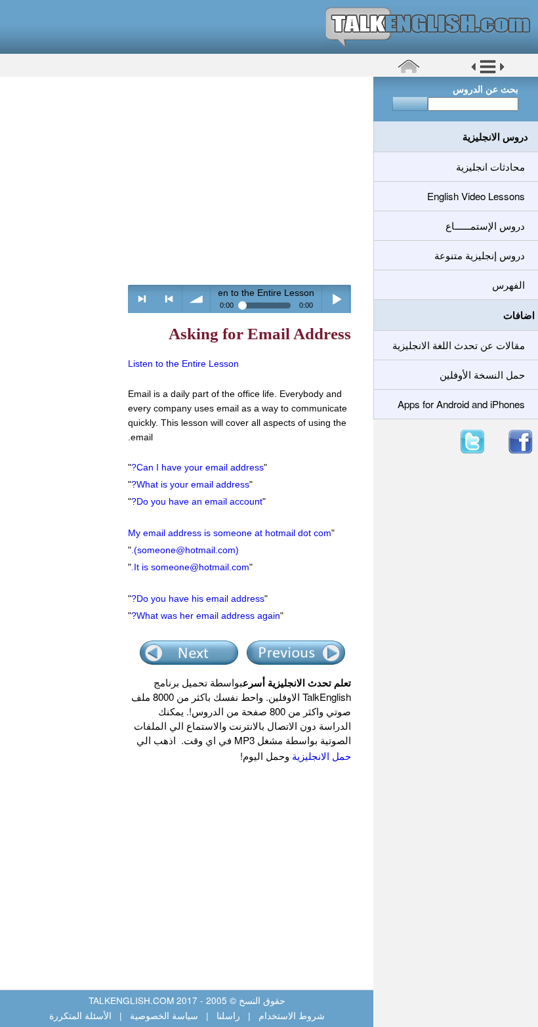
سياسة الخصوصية (164, 1015)
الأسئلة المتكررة (81, 1015)
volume (196, 299)
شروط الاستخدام (290, 1015)
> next (142, 299)
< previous (169, 299)
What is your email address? (190, 484)
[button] (487, 71)
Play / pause (336, 299)
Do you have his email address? (197, 598)
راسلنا (228, 1015)
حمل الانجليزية (320, 756)
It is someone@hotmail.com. (190, 567)
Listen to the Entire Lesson (183, 363)
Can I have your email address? (197, 467)
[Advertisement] (182, 180)
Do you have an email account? (196, 501)
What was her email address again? (205, 615)
